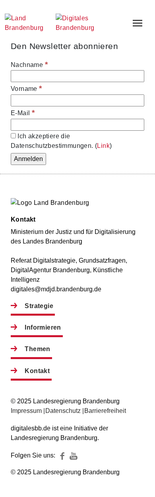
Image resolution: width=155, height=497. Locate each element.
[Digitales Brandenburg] (85, 27)
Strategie (39, 306)
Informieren (43, 327)
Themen (37, 349)
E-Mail (23, 112)
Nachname (29, 64)
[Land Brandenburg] (28, 23)
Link (103, 145)
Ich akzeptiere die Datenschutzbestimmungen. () (61, 141)
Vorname (26, 88)
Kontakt (37, 370)
